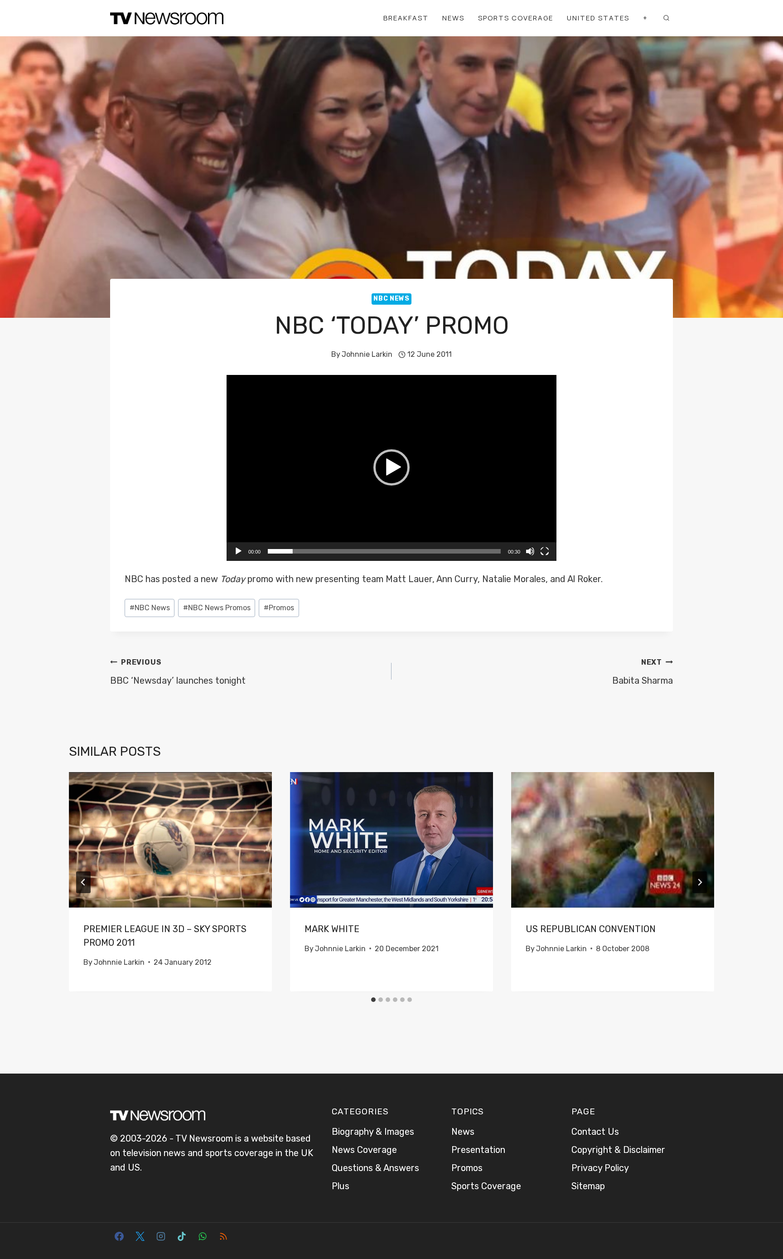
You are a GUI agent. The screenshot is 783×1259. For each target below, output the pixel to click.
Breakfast (406, 18)
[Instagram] (161, 1236)
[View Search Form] (666, 18)
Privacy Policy (600, 1167)
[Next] (699, 882)
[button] (391, 467)
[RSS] (223, 1236)
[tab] (373, 999)
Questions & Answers (375, 1167)
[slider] (384, 551)
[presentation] (170, 840)
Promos (279, 607)
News (453, 18)
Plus (340, 1186)
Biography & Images (373, 1131)
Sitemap (588, 1186)
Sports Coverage (515, 18)
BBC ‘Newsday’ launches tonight (178, 672)
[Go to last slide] (83, 882)
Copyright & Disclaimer (618, 1149)
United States (598, 18)
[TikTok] (182, 1236)
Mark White (331, 929)
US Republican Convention (591, 929)
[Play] (238, 551)
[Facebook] (119, 1236)
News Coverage (364, 1149)
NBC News (391, 298)
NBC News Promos (217, 607)
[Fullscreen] (544, 551)
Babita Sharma (642, 672)
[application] (391, 468)
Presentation (478, 1149)
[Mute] (530, 551)
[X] (140, 1236)
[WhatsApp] (202, 1236)
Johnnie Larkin (367, 354)
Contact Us (595, 1131)
